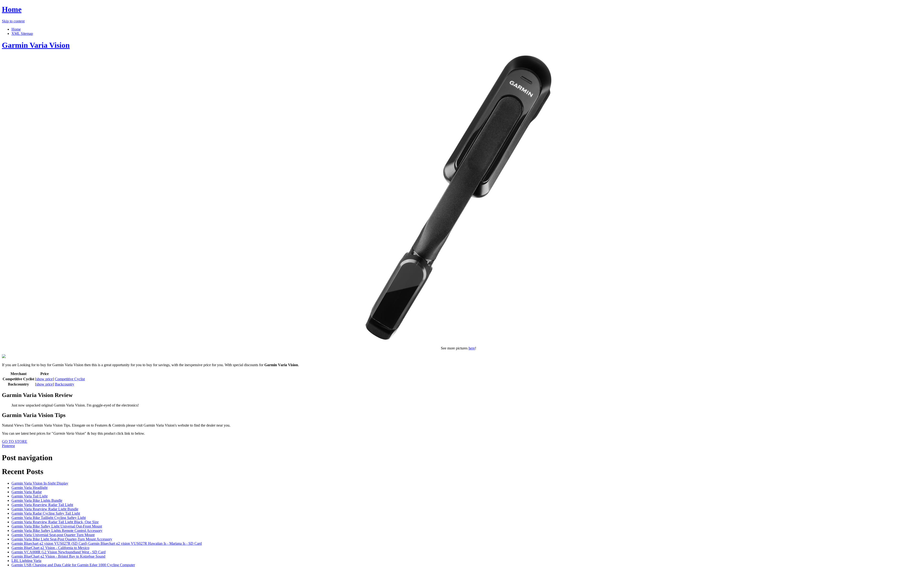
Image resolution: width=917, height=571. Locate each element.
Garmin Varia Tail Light (29, 496)
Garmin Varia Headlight (29, 488)
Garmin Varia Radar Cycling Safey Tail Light (45, 513)
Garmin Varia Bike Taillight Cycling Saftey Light (48, 518)
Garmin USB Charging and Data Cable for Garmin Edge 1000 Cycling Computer (73, 565)
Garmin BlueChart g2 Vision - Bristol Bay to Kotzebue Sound (58, 556)
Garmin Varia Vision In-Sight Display (39, 483)
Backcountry (64, 384)
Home (11, 9)
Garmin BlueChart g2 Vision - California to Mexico (50, 548)
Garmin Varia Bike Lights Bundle (36, 500)
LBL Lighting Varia (26, 561)
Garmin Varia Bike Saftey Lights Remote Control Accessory (56, 531)
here (472, 348)
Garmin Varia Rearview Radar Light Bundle (44, 509)
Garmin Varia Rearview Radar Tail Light (42, 505)
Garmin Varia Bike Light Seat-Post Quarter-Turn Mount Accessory (61, 539)
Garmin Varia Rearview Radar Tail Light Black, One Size (55, 522)
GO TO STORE (14, 441)
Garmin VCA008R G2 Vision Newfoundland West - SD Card (58, 552)
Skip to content (13, 21)
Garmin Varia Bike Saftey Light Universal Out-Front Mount (56, 526)
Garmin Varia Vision (36, 45)
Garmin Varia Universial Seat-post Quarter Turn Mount (53, 535)
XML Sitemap (22, 34)
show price (44, 379)
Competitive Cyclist (70, 379)
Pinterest (8, 446)
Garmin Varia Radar (26, 492)
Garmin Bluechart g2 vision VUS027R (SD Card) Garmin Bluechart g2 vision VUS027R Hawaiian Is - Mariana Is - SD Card (106, 543)
